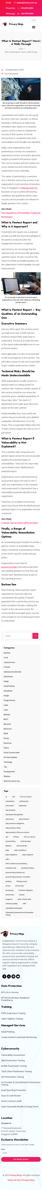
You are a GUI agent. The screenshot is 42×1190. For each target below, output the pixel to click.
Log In (6, 710)
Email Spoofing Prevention (13, 1090)
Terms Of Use (13, 1180)
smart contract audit (24, 899)
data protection (24, 819)
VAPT (24, 903)
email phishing (10, 841)
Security (21, 895)
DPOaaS (16, 837)
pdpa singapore (27, 855)
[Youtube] (18, 976)
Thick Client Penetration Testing (16, 1071)
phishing (8, 881)
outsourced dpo (21, 846)
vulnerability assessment (14, 908)
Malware (7, 715)
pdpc (7, 859)
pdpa (7, 850)
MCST (6, 719)
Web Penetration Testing (13, 1060)
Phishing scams (21, 881)
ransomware (10, 895)
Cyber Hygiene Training (12, 1018)
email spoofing (25, 841)
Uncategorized (9, 772)
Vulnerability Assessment (13, 1055)
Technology (8, 762)
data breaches (10, 810)
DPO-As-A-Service (10, 992)
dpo (7, 837)
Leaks (6, 705)
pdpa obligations (11, 855)
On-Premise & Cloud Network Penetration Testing (20, 1083)
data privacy (10, 819)
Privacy (6, 738)
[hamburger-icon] (33, 20)
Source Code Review (11, 1095)
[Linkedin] (13, 976)
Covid (6, 658)
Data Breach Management (14, 814)
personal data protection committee (18, 877)
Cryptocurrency (9, 662)
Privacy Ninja (16, 24)
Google (6, 696)
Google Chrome (9, 700)
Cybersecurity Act (29, 188)
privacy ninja (19, 886)
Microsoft (7, 724)
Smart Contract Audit (11, 753)
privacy (8, 886)
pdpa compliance (20, 850)
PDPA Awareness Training (13, 1013)
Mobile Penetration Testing (14, 1066)
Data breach (10, 806)
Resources (8, 743)
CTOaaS (7, 667)
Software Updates (10, 757)
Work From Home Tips (12, 781)
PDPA (6, 734)
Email (3, 1149)
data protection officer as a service (17, 832)
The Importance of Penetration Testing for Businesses (20, 215)
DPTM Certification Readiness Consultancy (15, 999)
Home (21, 49)
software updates (12, 903)
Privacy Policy (28, 1180)
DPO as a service (29, 837)
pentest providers (9, 567)
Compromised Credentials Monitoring (19, 1037)
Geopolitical (8, 691)
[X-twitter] (9, 976)
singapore (9, 899)
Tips (5, 767)
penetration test (11, 868)
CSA (13, 797)
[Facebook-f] (4, 976)
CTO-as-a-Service (26, 797)
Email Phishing (9, 686)
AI (6, 797)
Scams (6, 748)
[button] (33, 27)
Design (6, 681)
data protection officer (13, 828)
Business (7, 653)
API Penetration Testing (12, 1077)
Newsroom (8, 729)
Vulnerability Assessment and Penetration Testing (19, 914)
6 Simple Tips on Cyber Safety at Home (19, 522)
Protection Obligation (26, 890)
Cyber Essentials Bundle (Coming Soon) (19, 1106)
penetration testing (27, 868)
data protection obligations (15, 823)
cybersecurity (23, 801)
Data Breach (8, 677)
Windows (7, 776)
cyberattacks (10, 801)
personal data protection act (15, 872)
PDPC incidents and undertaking (16, 863)
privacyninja (10, 890)
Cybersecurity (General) (12, 672)
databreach (22, 806)
